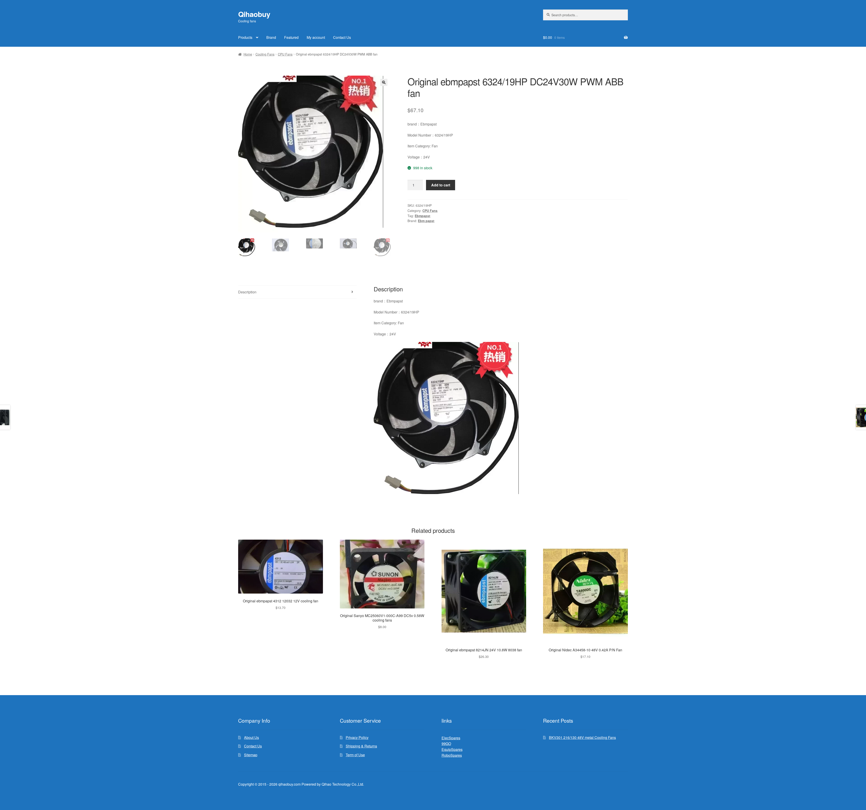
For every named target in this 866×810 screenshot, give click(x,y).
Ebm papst (426, 220)
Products (245, 37)
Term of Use (355, 754)
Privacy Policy (357, 737)
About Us (251, 737)
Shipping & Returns (361, 746)
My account (316, 37)
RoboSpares (452, 755)
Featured (291, 37)
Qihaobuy (254, 14)
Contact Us (342, 37)
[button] (383, 82)
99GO (446, 743)
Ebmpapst (422, 216)
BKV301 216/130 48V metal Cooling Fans (582, 737)
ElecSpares (451, 737)
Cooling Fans (265, 54)
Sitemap (250, 754)
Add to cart (440, 185)
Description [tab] (247, 292)
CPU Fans (285, 54)
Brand (271, 37)
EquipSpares (452, 749)
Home (248, 54)
